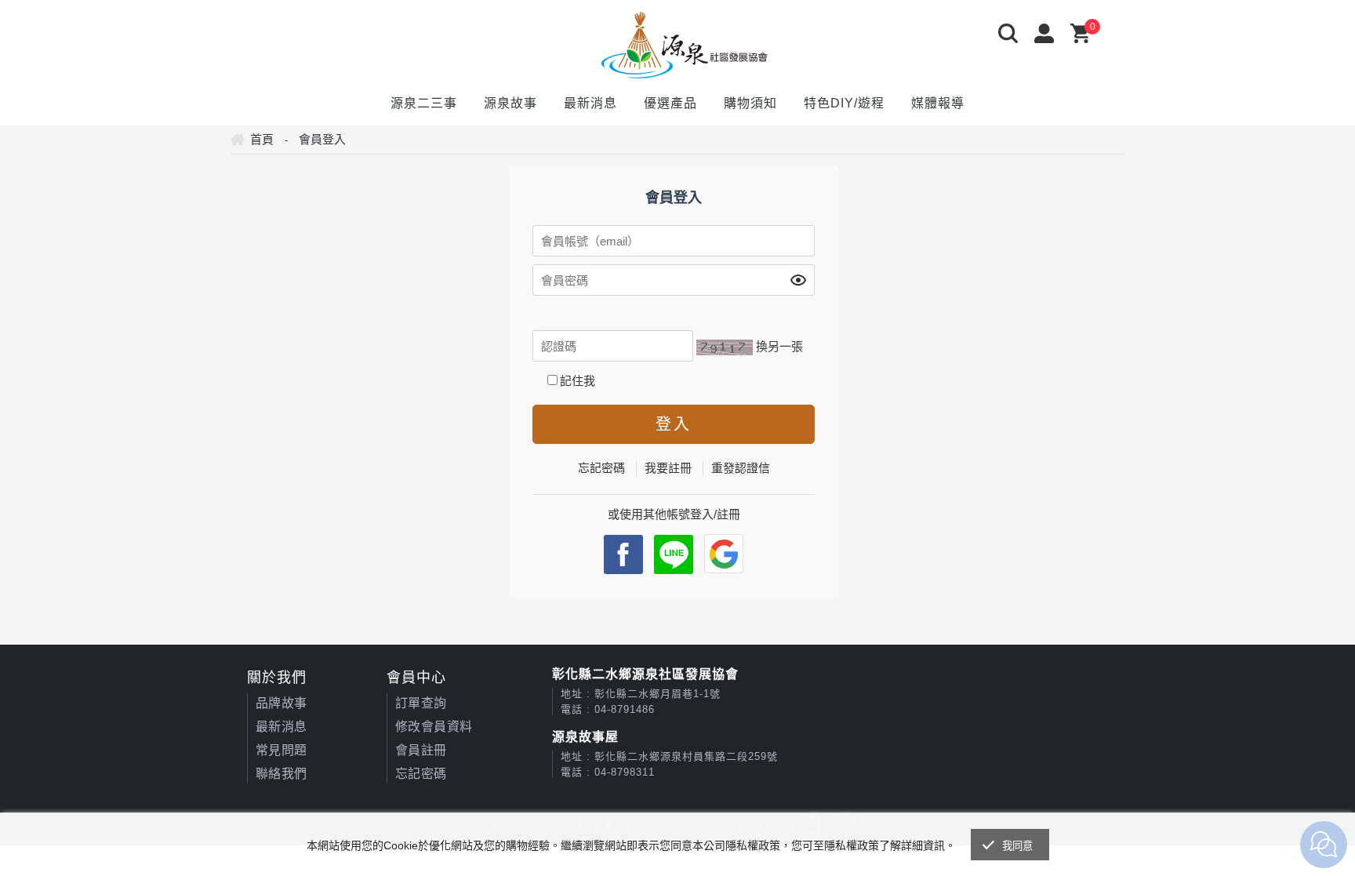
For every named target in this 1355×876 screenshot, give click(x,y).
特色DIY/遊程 (844, 103)
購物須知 (750, 103)
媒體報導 (937, 103)
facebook (623, 554)
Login (1048, 34)
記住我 (577, 380)
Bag (1084, 34)
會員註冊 (421, 750)
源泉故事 (510, 103)
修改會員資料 (434, 726)
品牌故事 (281, 703)
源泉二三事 (424, 103)
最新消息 (590, 103)
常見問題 (281, 750)
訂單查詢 (421, 703)
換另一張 (779, 346)
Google (723, 553)
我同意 (1018, 846)
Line (673, 554)
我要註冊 (668, 467)
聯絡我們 (281, 773)
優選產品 (670, 103)
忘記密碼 (601, 467)
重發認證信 (740, 467)
